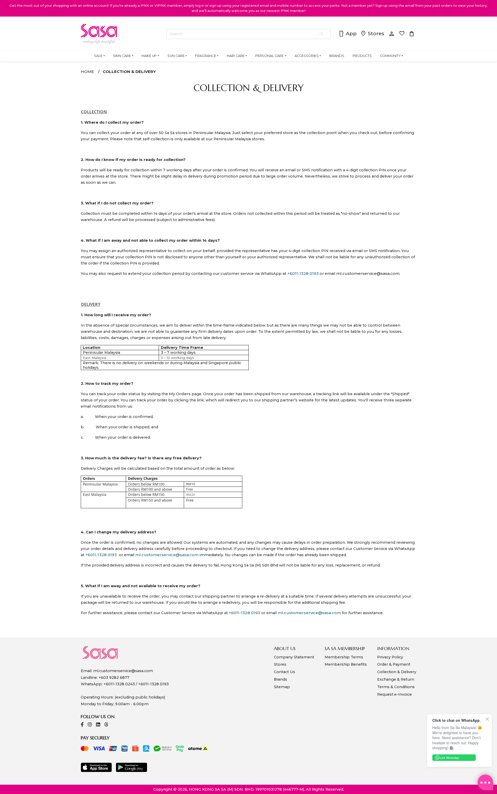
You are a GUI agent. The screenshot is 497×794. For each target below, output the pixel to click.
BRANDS (336, 56)
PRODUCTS (362, 56)
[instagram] (90, 725)
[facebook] (82, 725)
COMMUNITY (390, 56)
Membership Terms (344, 657)
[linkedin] (98, 725)
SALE (98, 56)
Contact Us (284, 672)
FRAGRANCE (205, 56)
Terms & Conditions (396, 687)
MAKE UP (149, 56)
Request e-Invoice (394, 694)
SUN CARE (176, 56)
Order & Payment (393, 664)
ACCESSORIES (307, 56)
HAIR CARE (236, 56)
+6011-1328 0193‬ (303, 273)
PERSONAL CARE (269, 56)
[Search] (322, 34)
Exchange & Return (395, 679)
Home (87, 71)
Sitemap (282, 687)
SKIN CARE (122, 56)
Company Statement (294, 657)
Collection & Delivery (129, 71)
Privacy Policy (390, 657)
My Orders (180, 393)
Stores (372, 34)
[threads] (106, 725)
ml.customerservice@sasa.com (367, 273)
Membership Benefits (346, 664)
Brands (280, 679)
